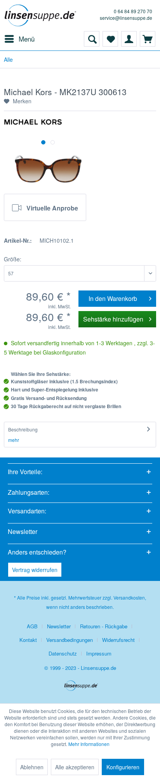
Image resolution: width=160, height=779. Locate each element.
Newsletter (59, 626)
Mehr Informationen (89, 744)
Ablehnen (31, 767)
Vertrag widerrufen (34, 570)
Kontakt (28, 639)
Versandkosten (129, 597)
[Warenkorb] (147, 39)
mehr (13, 439)
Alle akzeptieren (74, 767)
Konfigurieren (122, 767)
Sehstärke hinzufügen (113, 319)
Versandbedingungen (69, 639)
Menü (27, 38)
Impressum (98, 653)
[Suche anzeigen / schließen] (91, 39)
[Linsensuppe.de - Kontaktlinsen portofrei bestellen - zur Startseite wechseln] (42, 15)
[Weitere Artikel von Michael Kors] (33, 125)
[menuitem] (19, 39)
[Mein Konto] (129, 39)
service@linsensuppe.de (126, 17)
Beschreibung (23, 429)
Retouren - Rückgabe (103, 626)
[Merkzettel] (110, 39)
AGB (32, 626)
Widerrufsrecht (118, 639)
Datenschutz (63, 653)
